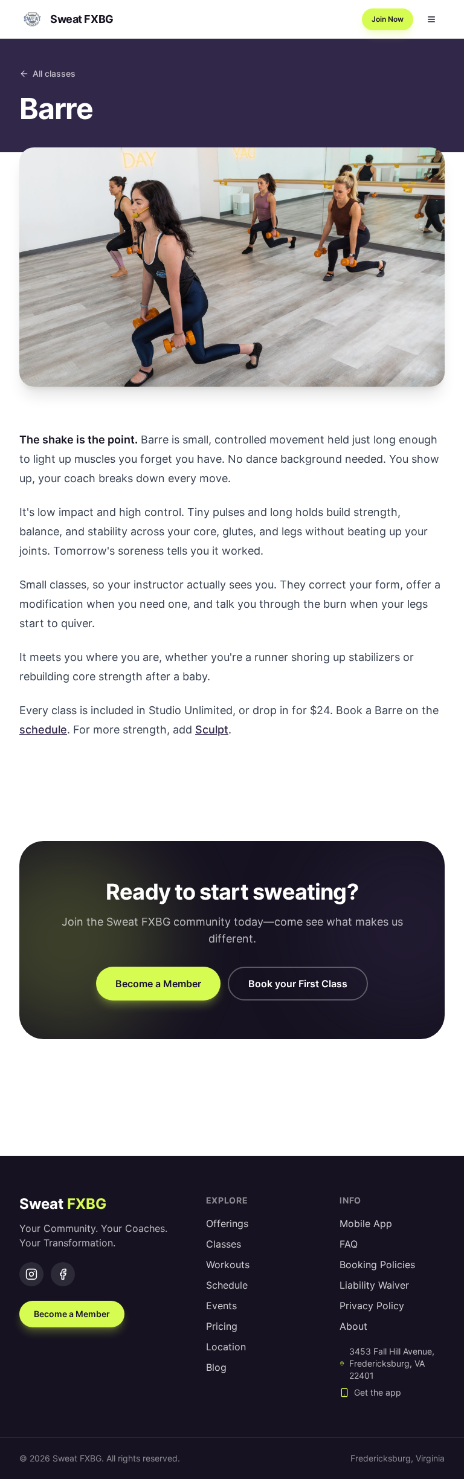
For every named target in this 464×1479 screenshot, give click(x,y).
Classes (223, 1244)
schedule (43, 729)
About (353, 1326)
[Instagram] (31, 1274)
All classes (54, 73)
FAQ (349, 1244)
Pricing (221, 1326)
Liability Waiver (374, 1285)
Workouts (228, 1264)
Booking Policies (377, 1264)
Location (226, 1347)
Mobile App (366, 1223)
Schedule (227, 1285)
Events (221, 1306)
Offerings (227, 1223)
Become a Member (158, 984)
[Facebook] (63, 1274)
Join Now (388, 19)
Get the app (377, 1392)
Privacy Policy (372, 1306)
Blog (216, 1367)
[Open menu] (431, 19)
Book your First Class (297, 984)
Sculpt (211, 729)
